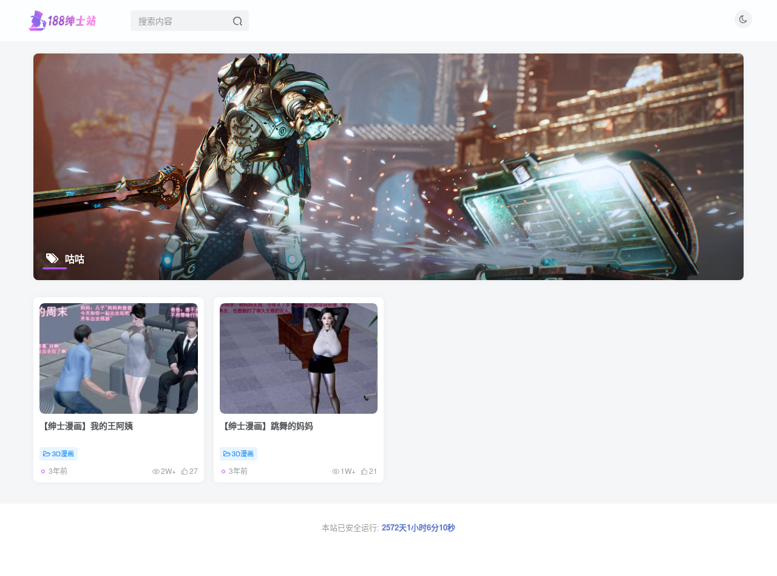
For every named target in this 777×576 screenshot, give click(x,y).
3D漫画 (63, 453)
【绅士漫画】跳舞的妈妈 (266, 425)
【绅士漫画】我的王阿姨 (86, 425)
